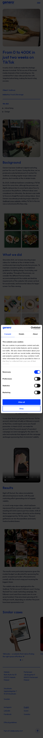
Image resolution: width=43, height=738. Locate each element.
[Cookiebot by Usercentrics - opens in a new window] (30, 327)
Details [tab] (21, 334)
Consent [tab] (7, 334)
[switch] (37, 379)
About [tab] (35, 334)
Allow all (21, 402)
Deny (21, 409)
